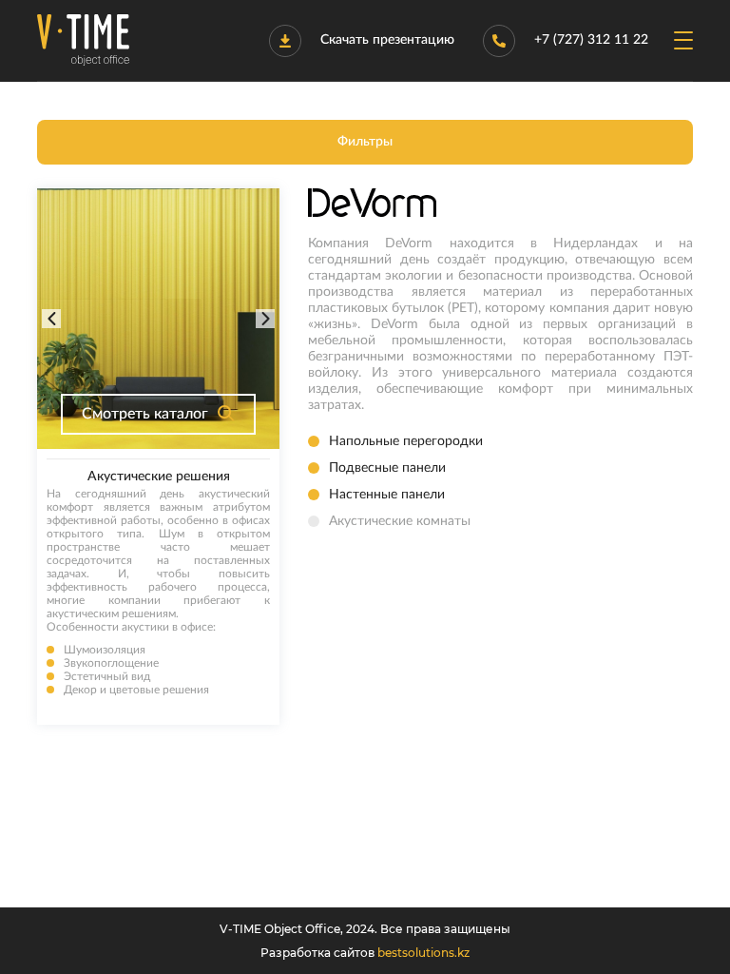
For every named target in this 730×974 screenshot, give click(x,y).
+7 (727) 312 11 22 (591, 40)
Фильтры (365, 141)
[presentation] (51, 318)
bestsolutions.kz (423, 952)
